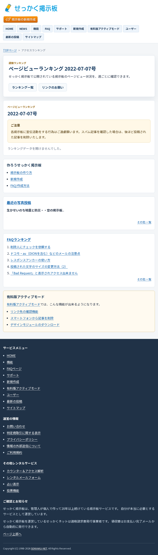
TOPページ (10, 50)
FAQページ (14, 368)
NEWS (23, 29)
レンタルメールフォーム (24, 477)
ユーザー (131, 29)
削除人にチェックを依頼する (30, 247)
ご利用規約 (14, 452)
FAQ (47, 29)
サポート (61, 29)
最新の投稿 (12, 37)
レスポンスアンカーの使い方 (30, 260)
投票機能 (13, 490)
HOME (9, 29)
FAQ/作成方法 (19, 185)
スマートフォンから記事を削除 (32, 318)
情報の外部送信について (24, 446)
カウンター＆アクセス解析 (25, 470)
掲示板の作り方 (21, 172)
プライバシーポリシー (22, 439)
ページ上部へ (12, 534)
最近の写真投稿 (19, 202)
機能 (36, 29)
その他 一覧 (144, 222)
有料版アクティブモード (104, 29)
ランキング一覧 (23, 87)
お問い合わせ (16, 426)
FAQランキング (19, 239)
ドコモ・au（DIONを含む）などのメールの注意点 (45, 253)
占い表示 (13, 484)
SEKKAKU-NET (39, 548)
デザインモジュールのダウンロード (35, 324)
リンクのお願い (53, 87)
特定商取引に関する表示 (24, 432)
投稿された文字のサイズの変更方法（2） (39, 266)
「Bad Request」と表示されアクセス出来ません (44, 273)
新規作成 (78, 29)
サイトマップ (33, 37)
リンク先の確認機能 (24, 311)
